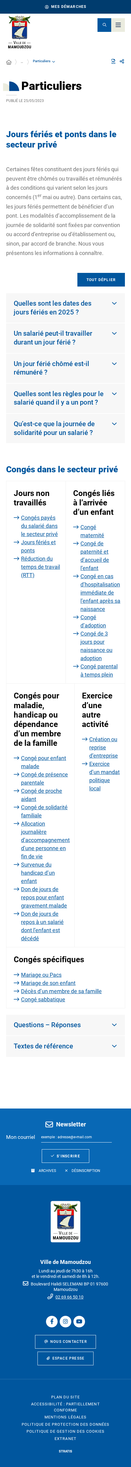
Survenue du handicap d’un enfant (38, 872)
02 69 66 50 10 (69, 1297)
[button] (104, 25)
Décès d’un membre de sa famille (61, 991)
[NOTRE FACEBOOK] (52, 1322)
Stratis (65, 1451)
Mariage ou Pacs (41, 975)
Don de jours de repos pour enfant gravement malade (44, 897)
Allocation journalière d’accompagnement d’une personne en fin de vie (45, 840)
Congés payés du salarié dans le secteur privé (39, 525)
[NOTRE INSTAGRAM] (65, 1322)
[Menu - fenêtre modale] (118, 25)
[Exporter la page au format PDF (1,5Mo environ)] (113, 61)
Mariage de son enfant (48, 983)
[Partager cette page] (122, 61)
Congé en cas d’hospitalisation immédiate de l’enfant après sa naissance (100, 592)
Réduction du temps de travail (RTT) (40, 566)
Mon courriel (20, 1137)
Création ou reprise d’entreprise (103, 747)
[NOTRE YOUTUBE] (79, 1322)
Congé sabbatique (43, 999)
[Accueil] (9, 62)
